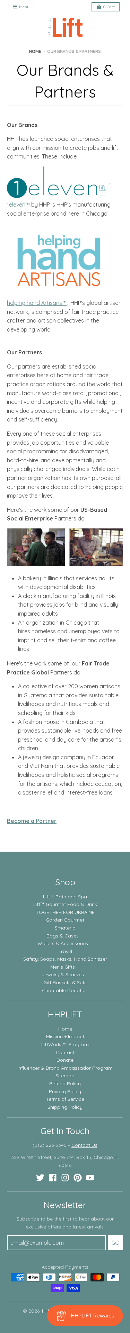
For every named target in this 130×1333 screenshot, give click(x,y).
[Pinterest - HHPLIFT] (77, 1177)
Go (115, 1242)
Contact (65, 1052)
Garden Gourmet (65, 920)
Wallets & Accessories (62, 943)
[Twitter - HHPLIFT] (40, 1177)
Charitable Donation (65, 990)
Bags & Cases (62, 936)
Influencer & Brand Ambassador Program (65, 1068)
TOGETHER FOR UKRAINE (65, 912)
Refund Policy (65, 1083)
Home (35, 51)
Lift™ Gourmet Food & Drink (65, 904)
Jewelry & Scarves (63, 974)
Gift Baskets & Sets (65, 982)
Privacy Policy (65, 1091)
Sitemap (65, 1075)
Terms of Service (65, 1099)
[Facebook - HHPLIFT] (53, 1177)
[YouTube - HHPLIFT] (90, 1177)
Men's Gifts (62, 967)
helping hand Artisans (34, 302)
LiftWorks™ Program (65, 1044)
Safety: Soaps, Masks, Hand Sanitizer (65, 959)
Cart (109, 6)
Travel (65, 951)
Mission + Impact (65, 1036)
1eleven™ (18, 204)
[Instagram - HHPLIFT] (65, 1177)
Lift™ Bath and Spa (65, 897)
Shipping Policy (65, 1107)
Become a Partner (32, 820)
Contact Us (84, 1145)
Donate (65, 1060)
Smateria (65, 928)
